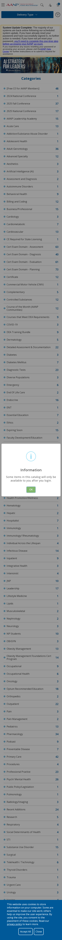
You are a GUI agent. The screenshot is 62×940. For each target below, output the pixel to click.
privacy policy (14, 924)
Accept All (25, 931)
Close (39, 931)
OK (31, 489)
